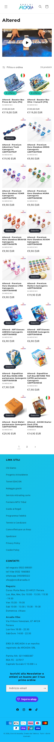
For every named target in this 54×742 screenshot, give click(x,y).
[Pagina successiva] (35, 447)
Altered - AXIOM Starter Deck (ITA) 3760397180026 (39, 424)
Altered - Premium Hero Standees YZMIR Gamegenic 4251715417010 (13, 194)
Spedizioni (11, 536)
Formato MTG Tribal (16, 502)
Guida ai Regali (13, 509)
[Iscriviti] (44, 688)
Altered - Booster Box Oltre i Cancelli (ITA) (38, 101)
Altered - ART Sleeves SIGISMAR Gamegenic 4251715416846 (38, 331)
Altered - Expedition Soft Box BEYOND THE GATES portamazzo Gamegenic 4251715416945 (38, 378)
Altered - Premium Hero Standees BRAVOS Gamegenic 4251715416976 (14, 240)
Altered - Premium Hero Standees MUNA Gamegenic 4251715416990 (38, 194)
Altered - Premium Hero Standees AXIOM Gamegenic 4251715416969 (38, 240)
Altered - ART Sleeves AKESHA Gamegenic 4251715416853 (13, 331)
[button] (6, 6)
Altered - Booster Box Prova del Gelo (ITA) (13, 101)
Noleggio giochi (14, 488)
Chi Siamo (11, 468)
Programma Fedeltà (16, 516)
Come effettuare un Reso (18, 529)
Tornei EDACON (14, 481)
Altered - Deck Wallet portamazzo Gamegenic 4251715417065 (14, 424)
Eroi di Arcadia (16, 734)
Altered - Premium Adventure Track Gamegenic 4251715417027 (11, 148)
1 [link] (19, 446)
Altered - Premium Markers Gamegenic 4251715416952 (37, 285)
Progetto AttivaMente (17, 475)
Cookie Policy (13, 550)
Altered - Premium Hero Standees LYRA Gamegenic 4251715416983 (12, 287)
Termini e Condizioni (16, 523)
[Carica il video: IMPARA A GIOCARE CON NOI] (27, 43)
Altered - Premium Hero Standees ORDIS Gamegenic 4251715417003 (38, 148)
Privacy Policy (13, 543)
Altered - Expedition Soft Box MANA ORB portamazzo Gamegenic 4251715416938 (14, 377)
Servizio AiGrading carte (18, 495)
